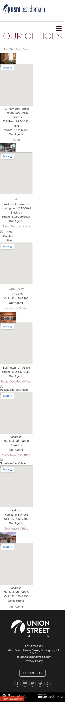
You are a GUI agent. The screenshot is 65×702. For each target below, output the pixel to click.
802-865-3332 (34, 646)
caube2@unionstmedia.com (33, 656)
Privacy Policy (34, 661)
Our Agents (16, 134)
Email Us (16, 117)
